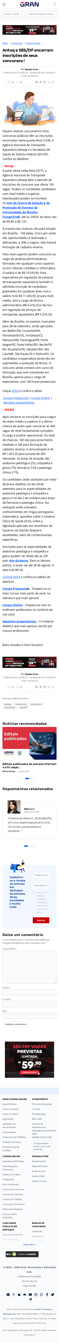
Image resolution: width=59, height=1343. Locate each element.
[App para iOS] (19, 1295)
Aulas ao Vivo (39, 1171)
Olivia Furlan (8, 771)
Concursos (16, 43)
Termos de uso (29, 1281)
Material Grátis (40, 1166)
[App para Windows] (8, 1295)
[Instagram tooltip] (36, 1295)
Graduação (8, 1179)
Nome (6, 987)
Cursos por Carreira (12, 1194)
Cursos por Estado (12, 1199)
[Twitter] (52, 1295)
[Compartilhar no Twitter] (40, 82)
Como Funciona (10, 1109)
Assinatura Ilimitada (13, 1161)
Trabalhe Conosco (11, 1142)
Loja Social (7, 1119)
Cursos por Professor (13, 1204)
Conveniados (9, 1132)
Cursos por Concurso (13, 1189)
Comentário (9, 949)
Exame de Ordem (11, 1174)
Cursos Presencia (14, 589)
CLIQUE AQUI (11, 577)
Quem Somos (9, 1104)
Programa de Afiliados (14, 1137)
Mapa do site (29, 1286)
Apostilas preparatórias (18, 403)
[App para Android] (24, 1295)
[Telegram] (30, 1299)
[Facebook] (47, 1295)
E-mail (6, 999)
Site (4, 1011)
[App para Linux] (13, 1295)
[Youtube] (30, 1295)
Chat (37, 1109)
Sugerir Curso (39, 1181)
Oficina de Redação (12, 1209)
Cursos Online (40, 398)
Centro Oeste (33, 43)
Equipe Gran (31, 69)
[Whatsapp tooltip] (41, 1295)
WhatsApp (40, 1114)
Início (5, 43)
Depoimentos (39, 1161)
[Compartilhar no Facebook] (36, 82)
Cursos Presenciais (16, 398)
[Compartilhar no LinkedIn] (44, 82)
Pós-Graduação (10, 1184)
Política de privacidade (29, 1276)
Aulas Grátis (38, 1176)
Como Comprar (10, 1114)
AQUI (15, 391)
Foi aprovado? (42, 1146)
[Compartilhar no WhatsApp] (48, 82)
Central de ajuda (43, 1104)
